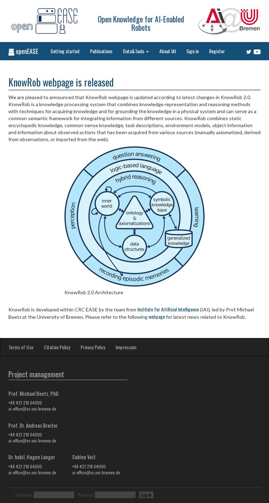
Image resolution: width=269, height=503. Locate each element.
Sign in (192, 51)
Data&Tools (134, 51)
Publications (101, 51)
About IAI (167, 51)
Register (217, 51)
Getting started (65, 51)
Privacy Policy (93, 347)
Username (24, 495)
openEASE (26, 51)
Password (86, 495)
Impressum (126, 347)
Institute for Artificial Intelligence (168, 309)
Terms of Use (20, 347)
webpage (157, 316)
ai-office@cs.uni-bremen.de (32, 409)
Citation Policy (57, 347)
